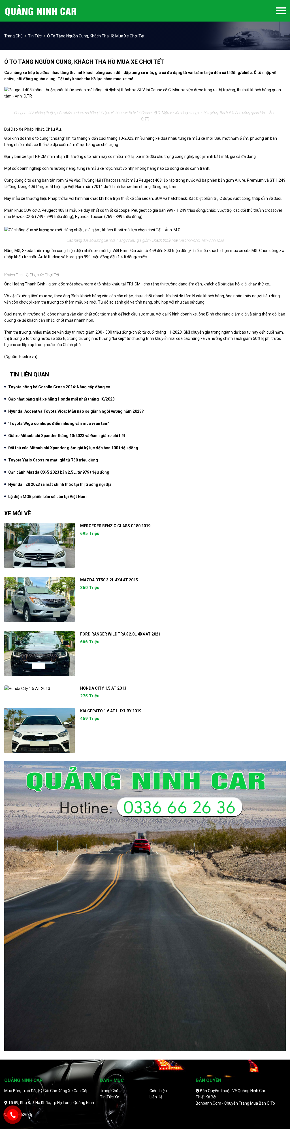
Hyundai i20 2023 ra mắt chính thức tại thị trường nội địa (60, 484)
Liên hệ (156, 1097)
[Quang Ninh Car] (50, 10)
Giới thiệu (158, 1090)
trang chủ (13, 36)
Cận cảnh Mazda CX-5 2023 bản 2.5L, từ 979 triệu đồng (58, 472)
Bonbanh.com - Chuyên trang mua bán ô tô (235, 1103)
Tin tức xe (109, 1097)
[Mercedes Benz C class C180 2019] (39, 545)
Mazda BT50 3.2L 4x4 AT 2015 (109, 580)
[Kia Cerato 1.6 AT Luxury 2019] (39, 730)
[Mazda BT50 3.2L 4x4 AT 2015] (39, 599)
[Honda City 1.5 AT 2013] (39, 688)
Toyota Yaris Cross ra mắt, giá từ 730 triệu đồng (53, 460)
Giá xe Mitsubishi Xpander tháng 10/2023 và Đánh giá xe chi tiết (66, 435)
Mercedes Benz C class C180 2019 (115, 526)
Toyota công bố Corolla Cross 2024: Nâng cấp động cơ (59, 387)
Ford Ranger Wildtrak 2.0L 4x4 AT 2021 (120, 634)
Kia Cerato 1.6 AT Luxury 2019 (110, 711)
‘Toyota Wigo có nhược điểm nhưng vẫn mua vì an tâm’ (58, 423)
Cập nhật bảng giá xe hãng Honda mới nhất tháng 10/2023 (61, 399)
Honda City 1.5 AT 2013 (103, 688)
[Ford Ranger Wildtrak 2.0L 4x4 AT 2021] (39, 653)
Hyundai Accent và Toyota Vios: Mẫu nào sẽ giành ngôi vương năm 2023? (76, 411)
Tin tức (35, 36)
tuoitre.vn (27, 356)
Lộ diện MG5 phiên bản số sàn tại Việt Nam (47, 496)
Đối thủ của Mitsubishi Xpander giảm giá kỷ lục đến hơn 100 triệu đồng (73, 448)
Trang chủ (109, 1090)
